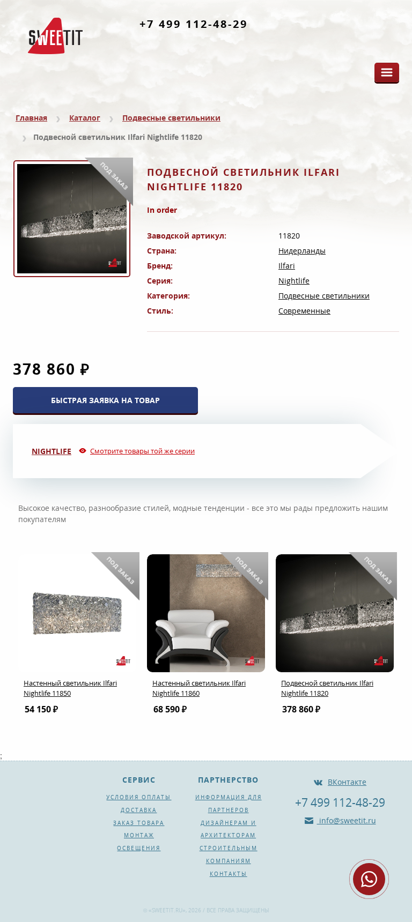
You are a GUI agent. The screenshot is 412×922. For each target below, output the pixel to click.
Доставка (139, 810)
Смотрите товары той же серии (142, 451)
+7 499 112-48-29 (193, 24)
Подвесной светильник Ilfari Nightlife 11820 (327, 688)
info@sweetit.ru (346, 820)
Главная (31, 118)
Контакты (228, 874)
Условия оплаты (138, 797)
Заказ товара (138, 823)
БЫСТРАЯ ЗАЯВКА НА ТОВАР (105, 400)
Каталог (84, 118)
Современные (304, 311)
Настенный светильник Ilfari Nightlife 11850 (70, 688)
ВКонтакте (347, 782)
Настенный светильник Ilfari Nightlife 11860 (199, 688)
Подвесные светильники (171, 118)
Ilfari (286, 266)
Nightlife (294, 281)
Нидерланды (302, 251)
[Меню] (386, 72)
